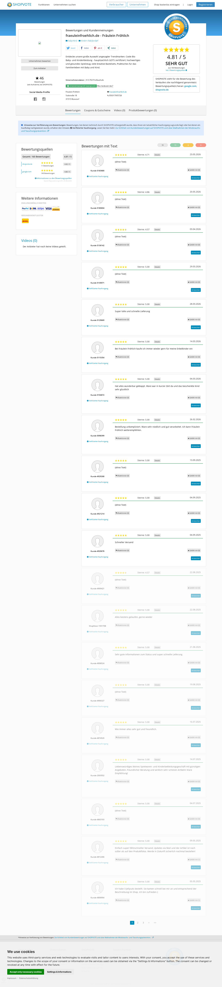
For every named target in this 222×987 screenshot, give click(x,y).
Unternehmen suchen (65, 4)
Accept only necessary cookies (26, 972)
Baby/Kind (72, 40)
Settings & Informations (59, 972)
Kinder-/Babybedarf (89, 40)
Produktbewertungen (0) (143, 110)
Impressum (11, 978)
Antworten (196, 178)
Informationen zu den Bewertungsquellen (54, 178)
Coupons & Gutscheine (97, 110)
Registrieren (205, 4)
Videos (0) (119, 110)
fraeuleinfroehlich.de (118, 92)
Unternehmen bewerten (40, 61)
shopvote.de (27, 164)
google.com (26, 171)
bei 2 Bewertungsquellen (176, 70)
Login (190, 4)
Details (157, 155)
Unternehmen (138, 4)
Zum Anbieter (40, 68)
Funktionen (44, 4)
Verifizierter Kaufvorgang (98, 176)
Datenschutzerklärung (28, 978)
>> (155, 922)
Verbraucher (116, 4)
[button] (72, 48)
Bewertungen (72, 110)
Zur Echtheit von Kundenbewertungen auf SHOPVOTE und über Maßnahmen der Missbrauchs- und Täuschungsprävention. (103, 937)
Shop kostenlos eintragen (167, 4)
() (195, 170)
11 (163, 145)
